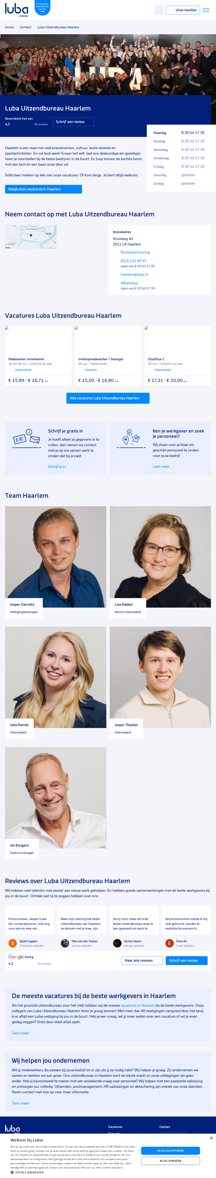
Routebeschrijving (135, 252)
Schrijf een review (70, 121)
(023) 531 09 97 (133, 261)
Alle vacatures (105, 398)
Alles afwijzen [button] (171, 1161)
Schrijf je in (57, 467)
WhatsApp (129, 283)
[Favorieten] (159, 10)
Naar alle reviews (139, 960)
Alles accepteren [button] (171, 1150)
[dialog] (108, 1156)
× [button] (211, 1138)
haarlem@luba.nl (134, 275)
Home (9, 27)
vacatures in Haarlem (138, 1005)
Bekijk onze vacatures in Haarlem (34, 189)
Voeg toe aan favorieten (65, 332)
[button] (73, 1172)
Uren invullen (186, 10)
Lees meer (161, 467)
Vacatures (115, 1126)
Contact (25, 27)
